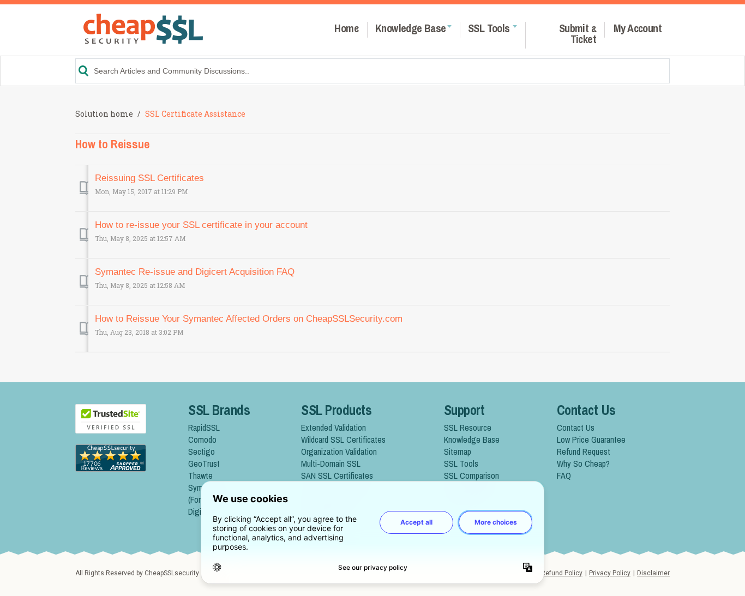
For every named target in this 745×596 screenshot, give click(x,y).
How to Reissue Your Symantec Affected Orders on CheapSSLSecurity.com (248, 318)
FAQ (564, 475)
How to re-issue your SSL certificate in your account (201, 225)
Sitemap (457, 451)
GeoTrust (204, 463)
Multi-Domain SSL (331, 463)
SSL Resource (467, 428)
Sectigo (201, 451)
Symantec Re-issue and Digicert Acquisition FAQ (195, 271)
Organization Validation (339, 451)
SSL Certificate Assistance (195, 114)
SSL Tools (461, 463)
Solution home (105, 114)
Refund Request (583, 451)
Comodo (202, 440)
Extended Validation (333, 428)
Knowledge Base (472, 440)
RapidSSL (204, 428)
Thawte (200, 475)
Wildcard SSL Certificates (343, 440)
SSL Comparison (471, 475)
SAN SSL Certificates (337, 475)
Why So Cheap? (583, 463)
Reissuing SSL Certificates (149, 178)
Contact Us (575, 428)
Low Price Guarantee (591, 440)
